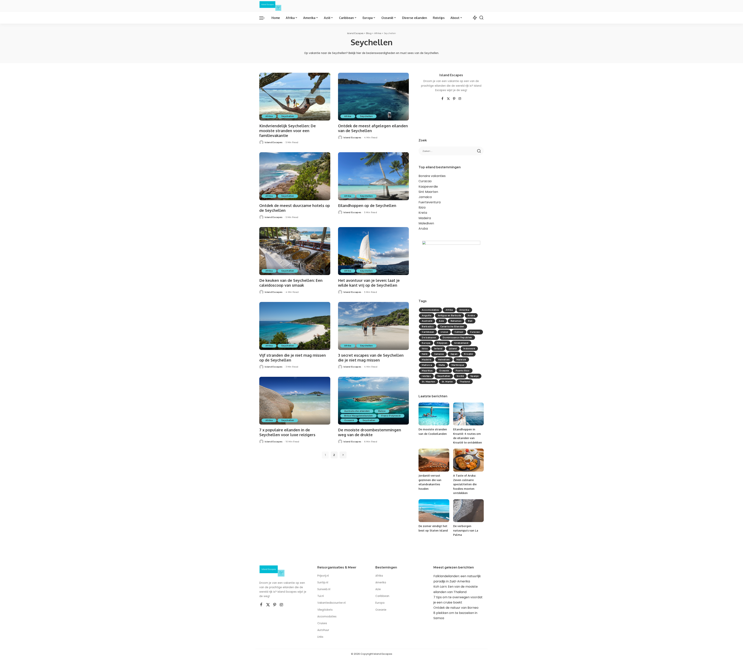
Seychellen (287, 116)
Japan (454, 354)
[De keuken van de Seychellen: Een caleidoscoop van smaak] (294, 251)
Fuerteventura (430, 202)
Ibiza (422, 207)
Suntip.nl (322, 582)
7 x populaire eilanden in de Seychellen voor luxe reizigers (287, 432)
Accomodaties (430, 310)
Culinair (459, 332)
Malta (442, 365)
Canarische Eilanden (452, 326)
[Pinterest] (454, 98)
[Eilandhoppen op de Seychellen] (373, 176)
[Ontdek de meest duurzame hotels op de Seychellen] (294, 176)
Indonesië (469, 348)
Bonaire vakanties (432, 176)
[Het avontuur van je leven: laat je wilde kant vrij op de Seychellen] (373, 251)
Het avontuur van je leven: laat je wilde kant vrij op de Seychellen (369, 283)
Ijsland (453, 348)
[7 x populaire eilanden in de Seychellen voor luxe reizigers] (294, 401)
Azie (441, 321)
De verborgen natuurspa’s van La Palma (465, 530)
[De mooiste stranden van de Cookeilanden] (434, 414)
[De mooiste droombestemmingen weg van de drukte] (373, 401)
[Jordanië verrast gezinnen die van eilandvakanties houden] (434, 460)
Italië (424, 354)
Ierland (438, 348)
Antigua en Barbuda (449, 315)
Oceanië (349, 420)
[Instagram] (460, 98)
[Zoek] (481, 18)
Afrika (269, 116)
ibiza (425, 348)
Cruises (322, 623)
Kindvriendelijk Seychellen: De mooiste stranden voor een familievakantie (287, 130)
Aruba (423, 228)
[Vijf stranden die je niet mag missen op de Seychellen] (294, 326)
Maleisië (461, 359)
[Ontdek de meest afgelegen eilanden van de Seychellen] (373, 97)
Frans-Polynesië (391, 415)
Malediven (426, 223)
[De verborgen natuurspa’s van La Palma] (468, 510)
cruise (444, 332)
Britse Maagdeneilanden (358, 415)
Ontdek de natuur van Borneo (455, 607)
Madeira (425, 218)
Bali (470, 321)
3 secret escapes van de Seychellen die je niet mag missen (371, 357)
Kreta (423, 212)
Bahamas (456, 321)
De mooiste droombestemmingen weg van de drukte (369, 432)
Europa (426, 343)
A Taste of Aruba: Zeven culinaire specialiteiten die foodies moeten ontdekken (465, 484)
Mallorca (427, 365)
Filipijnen (442, 343)
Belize (381, 411)
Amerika (464, 310)
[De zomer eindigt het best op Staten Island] (434, 510)
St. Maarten (428, 381)
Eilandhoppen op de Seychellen (367, 205)
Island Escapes (274, 142)
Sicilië (460, 376)
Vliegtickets (325, 610)
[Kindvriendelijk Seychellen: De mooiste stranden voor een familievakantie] (294, 97)
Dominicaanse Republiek (457, 337)
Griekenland (461, 343)
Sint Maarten (428, 192)
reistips (426, 376)
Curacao (425, 181)
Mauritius (427, 370)
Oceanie (444, 370)
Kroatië (468, 354)
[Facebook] (442, 98)
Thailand (465, 381)
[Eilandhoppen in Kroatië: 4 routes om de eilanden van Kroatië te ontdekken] (468, 414)
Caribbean (428, 332)
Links (320, 637)
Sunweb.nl (323, 589)
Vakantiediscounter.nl (331, 603)
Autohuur (323, 630)
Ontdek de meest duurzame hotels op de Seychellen (294, 208)
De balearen (429, 337)
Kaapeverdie (428, 186)
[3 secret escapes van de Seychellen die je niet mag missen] (373, 326)
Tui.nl (320, 596)
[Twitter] (448, 98)
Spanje (474, 376)
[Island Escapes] (270, 6)
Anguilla (426, 315)
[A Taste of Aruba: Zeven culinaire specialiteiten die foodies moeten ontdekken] (468, 460)
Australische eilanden (357, 411)
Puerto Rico (463, 370)
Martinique (458, 365)
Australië (427, 321)
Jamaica (425, 197)
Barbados (428, 326)
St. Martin (447, 381)
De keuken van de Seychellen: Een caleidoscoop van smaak (291, 283)
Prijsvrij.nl (323, 576)
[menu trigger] (264, 18)
